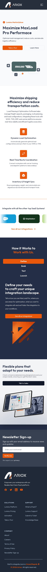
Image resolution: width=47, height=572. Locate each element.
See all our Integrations (23, 316)
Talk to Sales (23, 383)
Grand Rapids (31, 564)
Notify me (8, 456)
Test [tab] (24, 271)
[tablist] (23, 268)
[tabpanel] (23, 312)
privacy (16, 460)
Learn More (34, 48)
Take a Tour (12, 48)
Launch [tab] (23, 275)
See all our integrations (22, 229)
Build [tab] (23, 266)
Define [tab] (23, 261)
